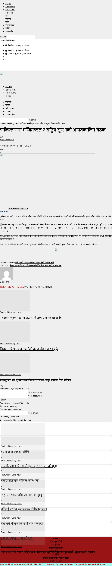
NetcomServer (66, 564)
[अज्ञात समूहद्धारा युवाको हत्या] (23, 519)
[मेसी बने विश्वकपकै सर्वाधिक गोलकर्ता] (23, 505)
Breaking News (13, 123)
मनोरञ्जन (9, 13)
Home (2, 123)
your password (35, 396)
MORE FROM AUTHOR (38, 287)
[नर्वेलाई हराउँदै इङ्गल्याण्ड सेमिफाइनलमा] (23, 491)
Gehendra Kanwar (97, 564)
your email (33, 413)
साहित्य (7, 28)
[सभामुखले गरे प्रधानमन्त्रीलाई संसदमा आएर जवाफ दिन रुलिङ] (15, 363)
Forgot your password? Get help (14, 403)
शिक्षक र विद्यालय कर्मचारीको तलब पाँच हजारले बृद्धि (29, 348)
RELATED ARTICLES (12, 287)
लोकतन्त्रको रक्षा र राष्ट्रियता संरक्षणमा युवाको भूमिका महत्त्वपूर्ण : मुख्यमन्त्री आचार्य (48, 552)
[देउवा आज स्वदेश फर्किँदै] (23, 433)
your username (35, 392)
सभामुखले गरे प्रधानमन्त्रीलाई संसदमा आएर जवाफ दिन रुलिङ (35, 380)
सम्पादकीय (9, 31)
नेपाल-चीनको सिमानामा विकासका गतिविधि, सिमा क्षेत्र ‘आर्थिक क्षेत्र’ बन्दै (35, 265)
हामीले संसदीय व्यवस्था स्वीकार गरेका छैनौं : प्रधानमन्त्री (34, 262)
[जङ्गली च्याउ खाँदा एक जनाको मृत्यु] (23, 476)
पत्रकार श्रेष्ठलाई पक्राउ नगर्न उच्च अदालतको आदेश (31, 317)
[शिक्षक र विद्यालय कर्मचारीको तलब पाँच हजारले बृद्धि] (15, 331)
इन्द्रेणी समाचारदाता (7, 139)
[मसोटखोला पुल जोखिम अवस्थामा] (23, 462)
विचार (7, 22)
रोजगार (8, 19)
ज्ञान (6, 16)
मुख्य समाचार (10, 6)
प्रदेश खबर (9, 25)
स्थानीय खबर (10, 9)
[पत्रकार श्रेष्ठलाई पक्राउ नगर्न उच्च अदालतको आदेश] (15, 300)
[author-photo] (6, 273)
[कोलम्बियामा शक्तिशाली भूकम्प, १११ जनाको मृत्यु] (23, 448)
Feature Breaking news (10, 312)
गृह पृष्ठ (8, 3)
